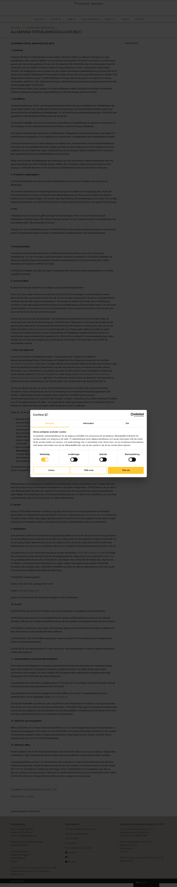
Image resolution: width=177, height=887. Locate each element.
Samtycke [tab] (49, 423)
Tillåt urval (88, 470)
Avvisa (51, 470)
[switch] (74, 459)
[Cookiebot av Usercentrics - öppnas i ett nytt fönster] (132, 415)
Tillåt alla (126, 470)
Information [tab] (88, 423)
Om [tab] (127, 423)
